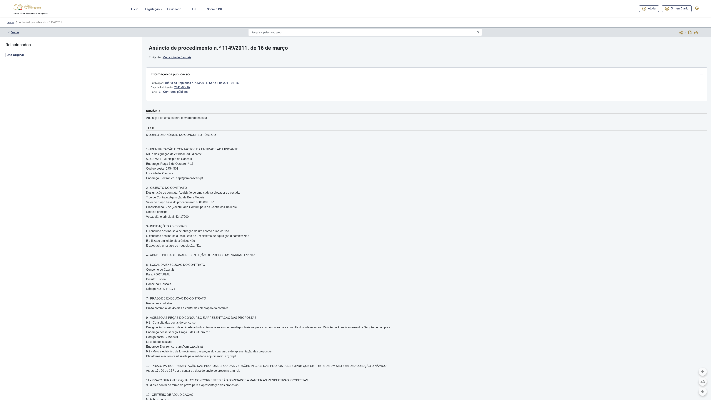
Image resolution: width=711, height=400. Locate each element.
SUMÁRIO (153, 111)
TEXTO (151, 128)
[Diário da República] (27, 7)
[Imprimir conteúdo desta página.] (696, 32)
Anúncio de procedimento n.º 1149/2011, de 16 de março (218, 48)
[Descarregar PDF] (690, 32)
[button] (27, 7)
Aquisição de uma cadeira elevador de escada (176, 117)
